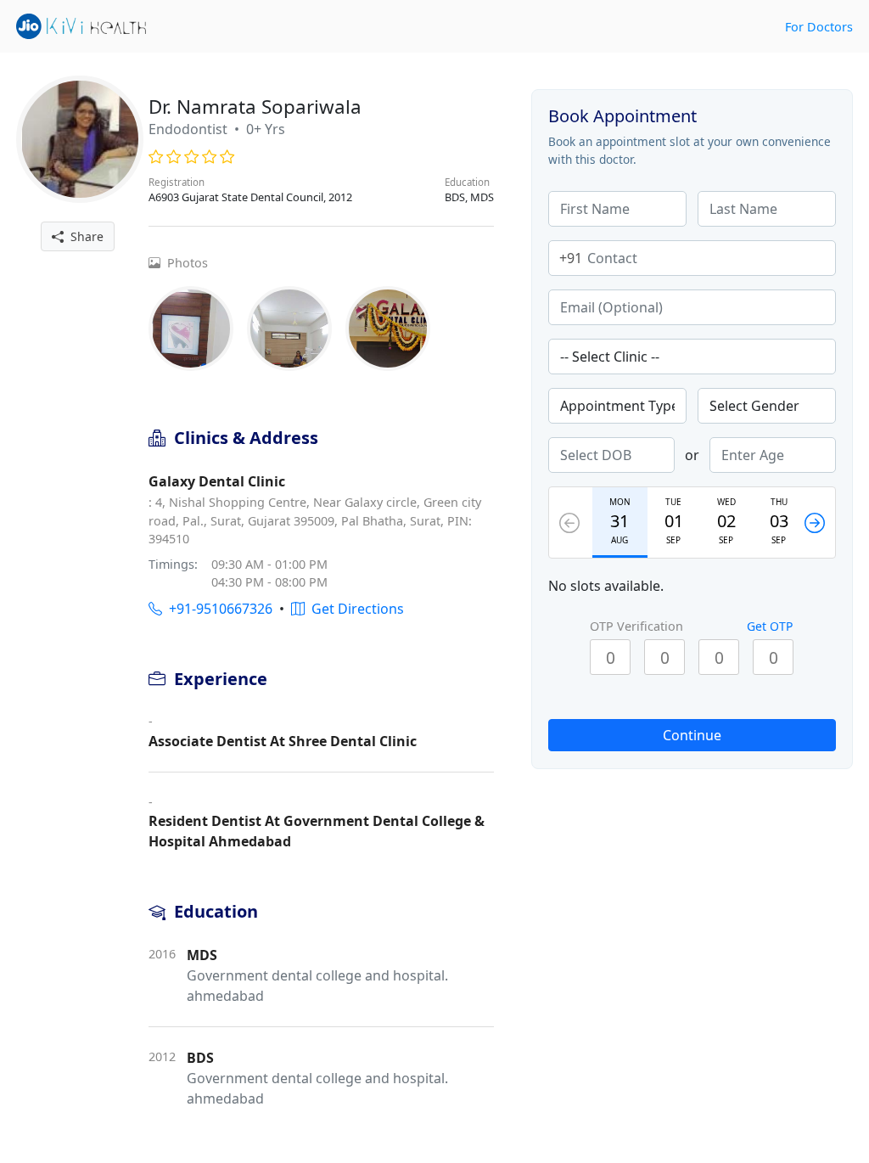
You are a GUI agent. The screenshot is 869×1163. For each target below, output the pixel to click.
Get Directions (354, 608)
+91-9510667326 (217, 608)
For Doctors (819, 27)
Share (84, 236)
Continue (692, 735)
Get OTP (770, 626)
